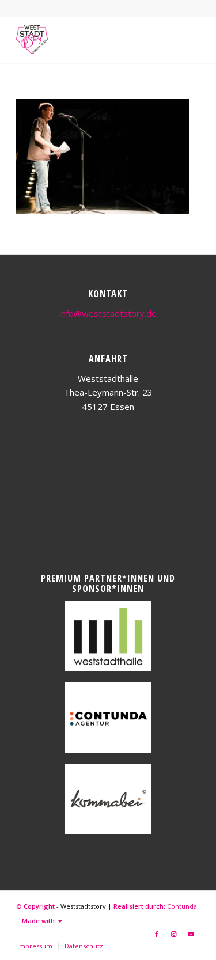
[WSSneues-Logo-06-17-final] (89, 40)
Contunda (182, 906)
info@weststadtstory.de (108, 313)
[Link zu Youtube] (191, 934)
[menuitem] (35, 946)
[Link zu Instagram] (174, 934)
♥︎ (60, 920)
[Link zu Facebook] (156, 934)
